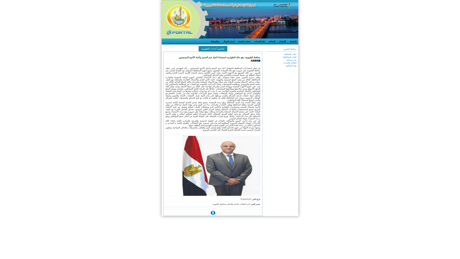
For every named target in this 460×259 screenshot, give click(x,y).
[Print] (254, 61)
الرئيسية (293, 41)
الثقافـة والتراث (290, 63)
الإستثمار (282, 41)
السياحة (272, 41)
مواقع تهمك (215, 41)
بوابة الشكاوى (291, 66)
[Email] (255, 61)
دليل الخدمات (259, 41)
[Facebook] (259, 61)
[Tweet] (257, 61)
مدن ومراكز (291, 60)
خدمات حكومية (245, 41)
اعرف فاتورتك (229, 41)
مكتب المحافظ (290, 54)
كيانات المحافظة (289, 57)
